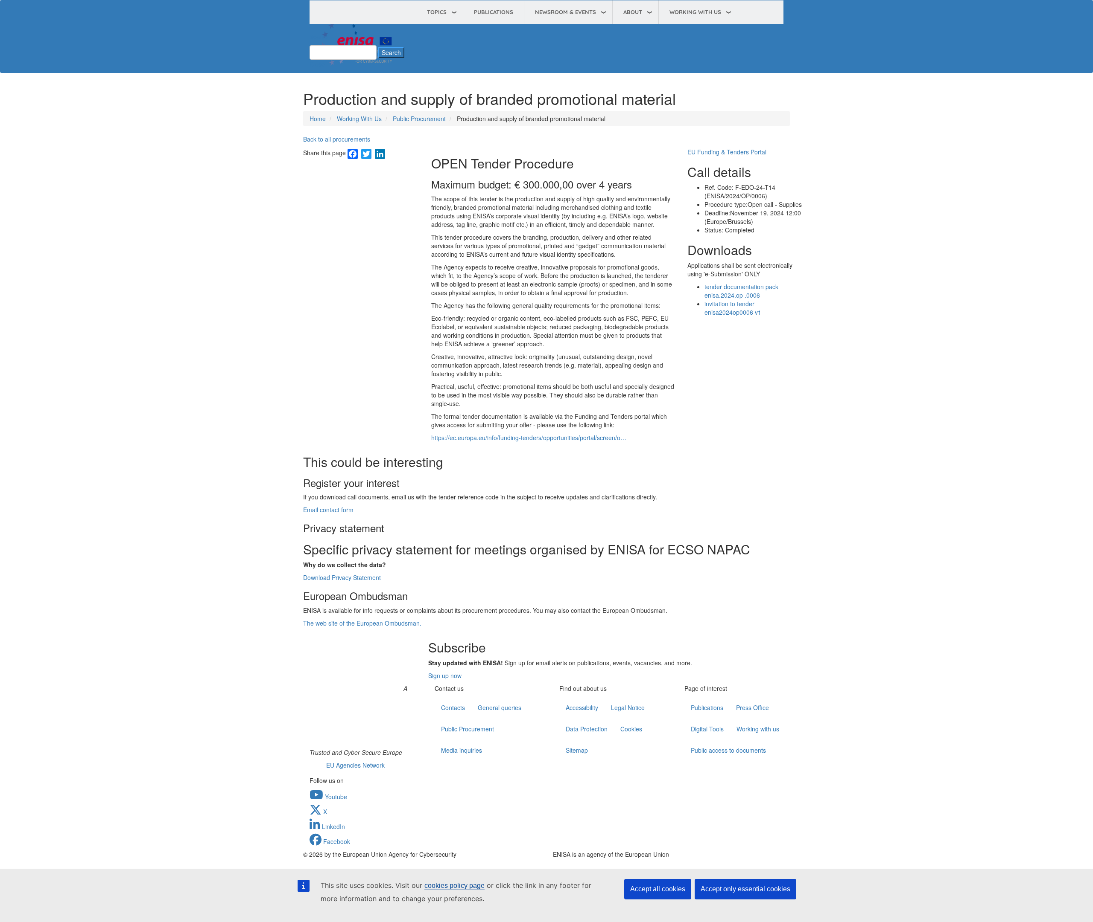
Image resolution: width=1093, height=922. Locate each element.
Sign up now (445, 675)
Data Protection (587, 729)
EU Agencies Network (355, 765)
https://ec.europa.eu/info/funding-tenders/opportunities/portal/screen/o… (528, 437)
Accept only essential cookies (745, 889)
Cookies (631, 729)
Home (318, 118)
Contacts (453, 707)
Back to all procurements (336, 139)
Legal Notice (628, 707)
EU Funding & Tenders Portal (726, 152)
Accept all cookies (657, 889)
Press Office (752, 707)
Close (317, 64)
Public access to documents (728, 750)
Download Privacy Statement (342, 577)
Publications (493, 12)
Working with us (757, 729)
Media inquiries (461, 750)
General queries (499, 707)
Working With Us (359, 118)
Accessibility (582, 707)
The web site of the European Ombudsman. (362, 623)
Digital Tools (707, 729)
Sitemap (577, 750)
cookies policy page (454, 885)
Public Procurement (419, 118)
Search (319, 36)
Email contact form (328, 509)
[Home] (356, 39)
